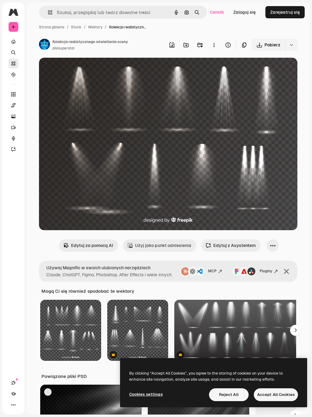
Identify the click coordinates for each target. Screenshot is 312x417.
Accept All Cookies (276, 394)
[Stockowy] (13, 63)
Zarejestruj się (285, 12)
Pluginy (266, 271)
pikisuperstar (63, 48)
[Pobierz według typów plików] (291, 45)
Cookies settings (146, 394)
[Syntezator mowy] (13, 138)
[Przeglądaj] (13, 74)
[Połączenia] (13, 383)
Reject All (229, 394)
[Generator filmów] (13, 127)
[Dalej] (295, 330)
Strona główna (51, 27)
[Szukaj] (13, 52)
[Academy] (13, 394)
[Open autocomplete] (47, 12)
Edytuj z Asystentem (234, 245)
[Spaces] (13, 105)
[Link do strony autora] (44, 45)
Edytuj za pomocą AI (92, 245)
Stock (76, 27)
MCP (212, 271)
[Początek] (13, 41)
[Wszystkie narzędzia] (13, 94)
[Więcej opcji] (214, 45)
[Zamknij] (286, 271)
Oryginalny (81, 69)
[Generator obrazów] (13, 116)
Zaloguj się (244, 12)
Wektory (95, 27)
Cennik (217, 12)
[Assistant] (13, 149)
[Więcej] (13, 405)
